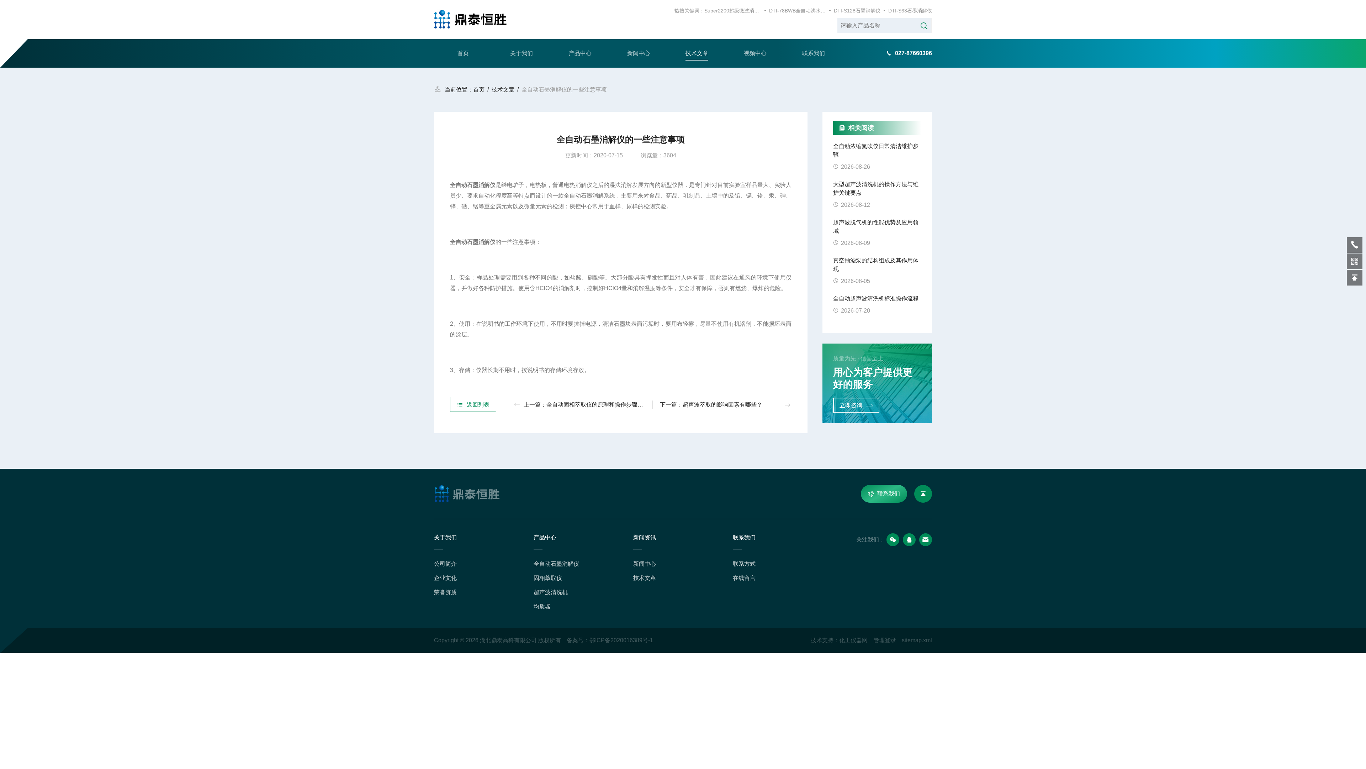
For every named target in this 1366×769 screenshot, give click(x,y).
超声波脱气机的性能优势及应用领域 (875, 226)
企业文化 (445, 578)
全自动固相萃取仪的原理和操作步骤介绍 (597, 405)
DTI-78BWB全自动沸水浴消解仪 (797, 11)
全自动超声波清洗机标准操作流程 (875, 298)
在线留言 (744, 578)
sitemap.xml (917, 640)
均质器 (542, 606)
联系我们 (813, 53)
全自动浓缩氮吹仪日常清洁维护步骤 (875, 150)
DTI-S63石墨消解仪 (910, 11)
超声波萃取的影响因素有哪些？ (722, 405)
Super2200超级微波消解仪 (732, 11)
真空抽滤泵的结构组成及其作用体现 (875, 264)
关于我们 (521, 53)
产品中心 (580, 53)
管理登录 (884, 640)
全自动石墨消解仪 (556, 564)
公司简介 (445, 564)
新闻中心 (638, 53)
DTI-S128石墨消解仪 (857, 11)
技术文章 (696, 53)
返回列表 (478, 405)
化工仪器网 (853, 640)
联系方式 (744, 564)
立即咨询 (851, 405)
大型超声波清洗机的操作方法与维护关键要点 (875, 188)
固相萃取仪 (548, 578)
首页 (463, 53)
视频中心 (755, 53)
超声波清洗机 (551, 592)
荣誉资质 (445, 592)
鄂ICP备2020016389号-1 (621, 640)
